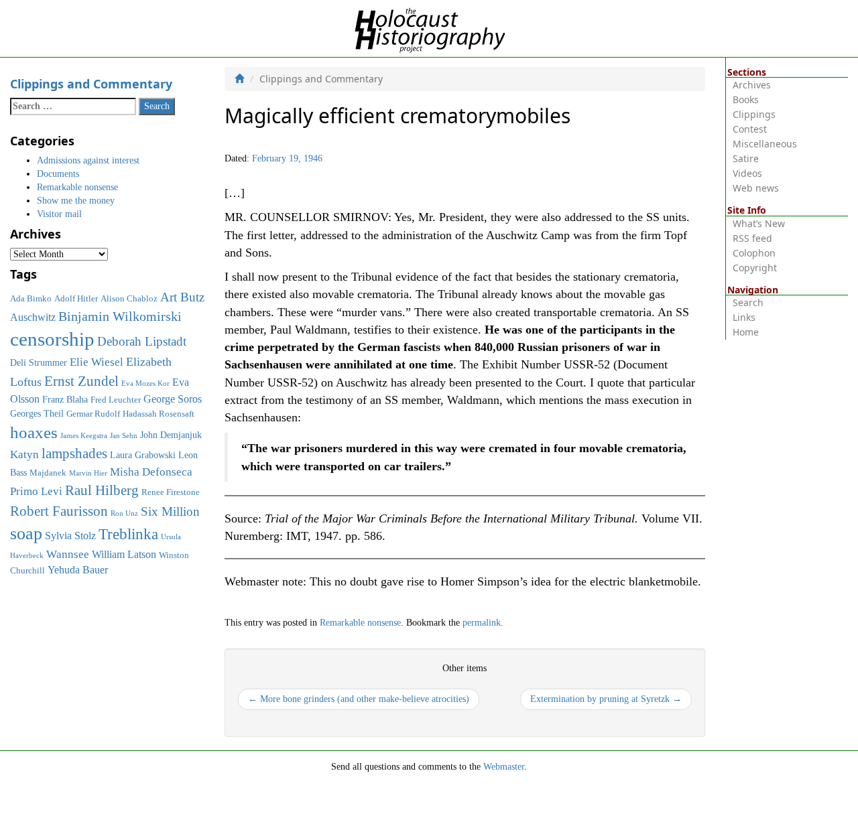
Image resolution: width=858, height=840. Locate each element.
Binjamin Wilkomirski (120, 316)
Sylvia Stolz (70, 535)
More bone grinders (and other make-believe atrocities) (358, 699)
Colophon (754, 253)
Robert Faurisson (59, 511)
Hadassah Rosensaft (158, 414)
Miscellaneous (765, 143)
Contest (750, 129)
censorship (52, 339)
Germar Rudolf (93, 414)
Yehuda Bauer (78, 569)
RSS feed (752, 238)
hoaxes (34, 432)
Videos (747, 173)
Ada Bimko (31, 298)
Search (748, 302)
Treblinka (128, 534)
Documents (58, 174)
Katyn (24, 454)
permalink (482, 623)
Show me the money (76, 201)
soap (26, 533)
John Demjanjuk (171, 434)
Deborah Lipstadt (141, 341)
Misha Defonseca (151, 471)
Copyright (755, 267)
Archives (752, 84)
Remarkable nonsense (360, 623)
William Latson (124, 554)
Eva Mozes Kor (145, 383)
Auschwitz (33, 317)
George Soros (172, 399)
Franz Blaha (65, 399)
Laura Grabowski (143, 454)
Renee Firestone (170, 492)
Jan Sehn (123, 435)
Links (744, 317)
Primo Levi (36, 491)
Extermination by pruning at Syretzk (606, 699)
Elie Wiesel (96, 362)
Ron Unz (124, 513)
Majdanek (47, 473)
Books (746, 99)
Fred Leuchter (115, 400)
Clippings (754, 114)
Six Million (170, 511)
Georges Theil (37, 413)
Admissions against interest (88, 160)
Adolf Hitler (76, 298)
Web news (756, 188)
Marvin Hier (88, 473)
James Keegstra (83, 435)
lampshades (74, 453)
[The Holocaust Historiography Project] (429, 28)
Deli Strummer (38, 362)
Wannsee (67, 554)
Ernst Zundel (81, 381)
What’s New (759, 223)
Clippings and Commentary (91, 84)
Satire (746, 158)
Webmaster (503, 767)
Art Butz (182, 297)
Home (746, 332)
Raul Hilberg (102, 490)
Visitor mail (59, 214)
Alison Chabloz (129, 298)
